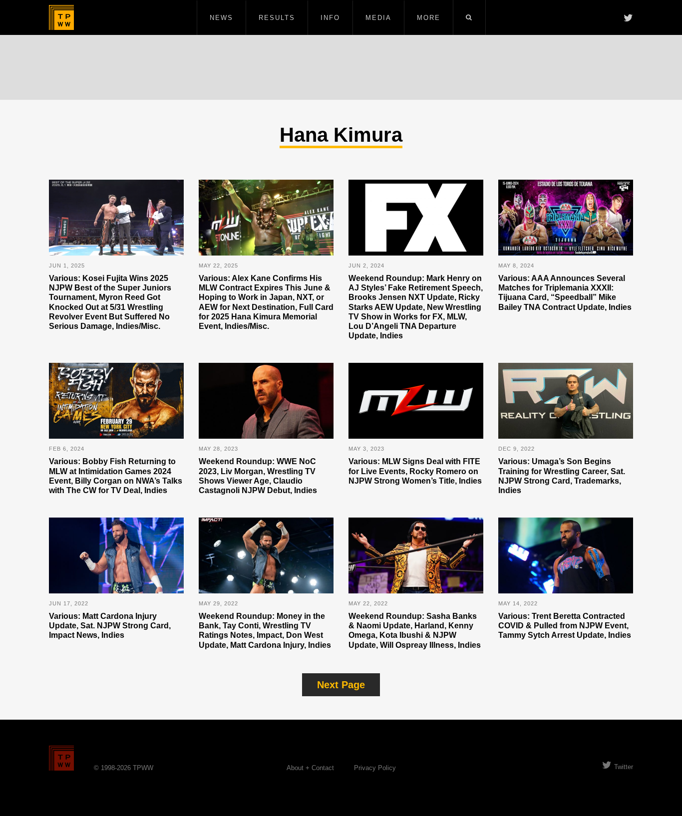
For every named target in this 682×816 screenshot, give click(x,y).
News (221, 17)
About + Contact (310, 768)
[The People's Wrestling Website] (61, 17)
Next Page (341, 684)
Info (330, 17)
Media (378, 17)
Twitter (623, 767)
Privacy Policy (375, 768)
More (428, 17)
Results (277, 17)
